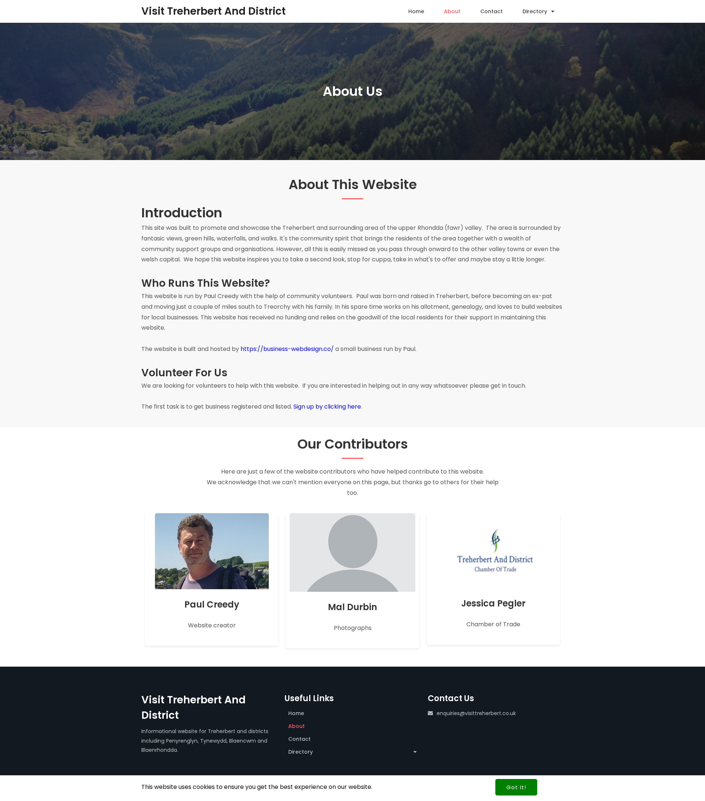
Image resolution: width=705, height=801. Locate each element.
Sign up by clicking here (327, 406)
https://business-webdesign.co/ (287, 349)
